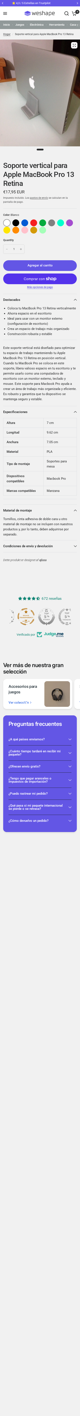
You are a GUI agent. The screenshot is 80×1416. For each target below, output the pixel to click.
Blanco (6, 222)
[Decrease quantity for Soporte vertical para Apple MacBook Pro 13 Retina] (6, 249)
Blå (24, 222)
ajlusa (43, 560)
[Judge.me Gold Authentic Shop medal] (40, 616)
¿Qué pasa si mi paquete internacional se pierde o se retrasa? (36, 807)
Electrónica (37, 24)
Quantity (8, 240)
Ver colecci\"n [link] (19, 702)
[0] (73, 13)
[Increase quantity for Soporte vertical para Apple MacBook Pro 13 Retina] (20, 249)
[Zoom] (74, 45)
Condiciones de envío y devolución (28, 546)
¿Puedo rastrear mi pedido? (28, 793)
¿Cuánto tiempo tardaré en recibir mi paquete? (35, 752)
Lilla (69, 222)
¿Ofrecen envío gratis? (24, 766)
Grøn (42, 222)
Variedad (15, 222)
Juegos (19, 24)
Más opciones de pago (40, 287)
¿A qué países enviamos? (27, 739)
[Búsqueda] (66, 13)
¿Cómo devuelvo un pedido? (28, 821)
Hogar (6, 34)
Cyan (60, 222)
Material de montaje (17, 510)
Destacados (11, 300)
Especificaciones (15, 412)
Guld (33, 230)
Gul (6, 230)
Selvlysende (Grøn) (42, 230)
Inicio (6, 24)
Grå (51, 222)
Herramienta (56, 24)
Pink (24, 230)
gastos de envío (39, 197)
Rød (33, 222)
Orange (15, 230)
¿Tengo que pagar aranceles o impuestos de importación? (30, 780)
